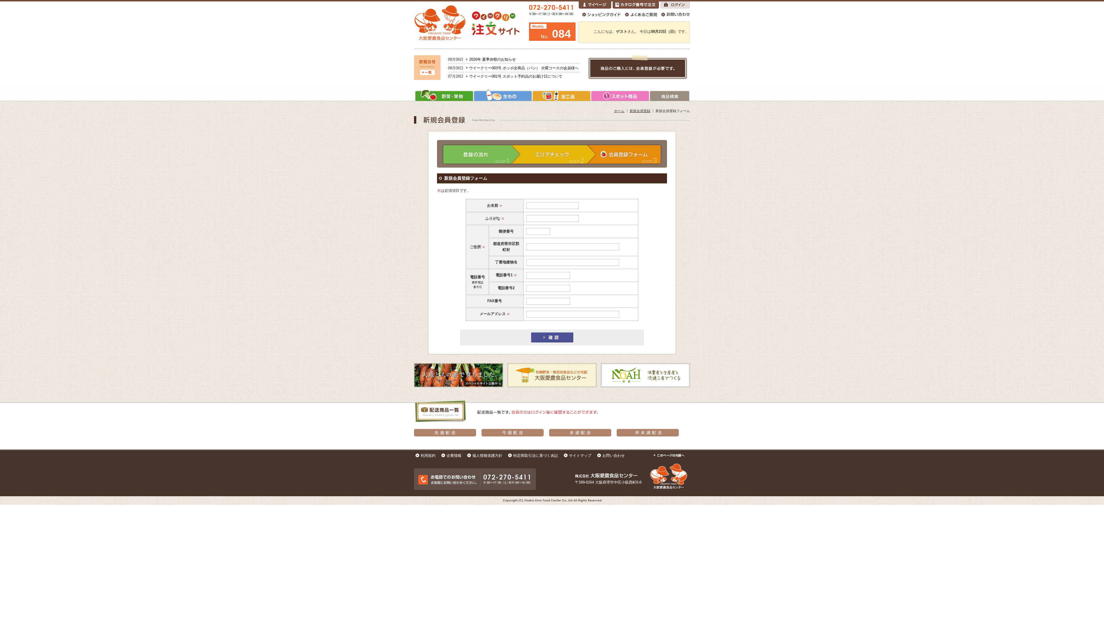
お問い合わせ (613, 455)
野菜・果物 (444, 96)
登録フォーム (629, 154)
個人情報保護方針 (487, 455)
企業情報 (453, 455)
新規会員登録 (640, 111)
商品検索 (669, 96)
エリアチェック (558, 154)
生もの (503, 96)
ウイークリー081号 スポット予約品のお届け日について (515, 76)
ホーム (619, 111)
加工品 (561, 96)
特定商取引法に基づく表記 (535, 455)
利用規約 (428, 455)
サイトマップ (580, 455)
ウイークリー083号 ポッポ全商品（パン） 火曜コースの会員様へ (523, 68)
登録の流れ (481, 154)
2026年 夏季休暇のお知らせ (492, 59)
